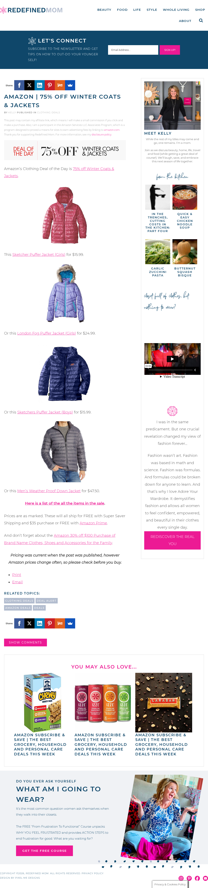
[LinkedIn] (40, 85)
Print (16, 575)
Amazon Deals (18, 607)
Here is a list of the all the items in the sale (64, 503)
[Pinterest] (50, 85)
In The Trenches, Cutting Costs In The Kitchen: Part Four (157, 222)
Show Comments (25, 642)
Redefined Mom (31, 10)
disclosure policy (101, 134)
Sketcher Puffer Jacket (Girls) (38, 254)
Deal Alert (46, 600)
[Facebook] (19, 85)
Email (17, 582)
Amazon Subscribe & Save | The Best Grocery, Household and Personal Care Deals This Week (40, 744)
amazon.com (112, 129)
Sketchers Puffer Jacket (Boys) (45, 412)
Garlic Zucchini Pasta (158, 272)
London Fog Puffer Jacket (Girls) (46, 333)
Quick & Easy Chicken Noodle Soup (185, 220)
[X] (29, 85)
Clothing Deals (48, 112)
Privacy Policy (93, 873)
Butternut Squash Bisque (185, 272)
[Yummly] (60, 85)
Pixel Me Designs (27, 877)
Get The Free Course (44, 851)
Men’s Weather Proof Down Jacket (49, 491)
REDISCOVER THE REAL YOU (173, 540)
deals (39, 607)
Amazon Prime (93, 523)
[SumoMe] (70, 85)
